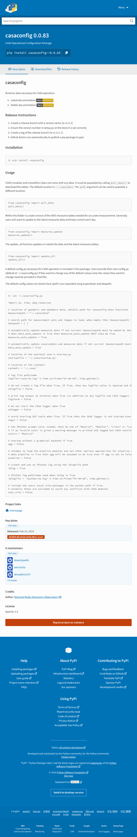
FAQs (24, 687)
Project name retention (22, 683)
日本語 (46, 811)
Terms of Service (67, 707)
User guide (22, 678)
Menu (121, 7)
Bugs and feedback (113, 669)
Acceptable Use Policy (67, 725)
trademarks (96, 763)
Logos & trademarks (68, 683)
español (26, 811)
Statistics (68, 678)
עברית (66, 814)
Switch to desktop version (69, 792)
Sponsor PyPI (113, 683)
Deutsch (100, 811)
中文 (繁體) (126, 811)
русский (56, 814)
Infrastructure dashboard (67, 674)
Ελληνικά (90, 811)
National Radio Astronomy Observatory (36, 597)
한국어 (87, 814)
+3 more (12, 580)
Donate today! (68, 757)
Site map (68, 776)
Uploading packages (22, 674)
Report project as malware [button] (68, 622)
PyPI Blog (67, 669)
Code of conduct (67, 716)
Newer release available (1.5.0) (26, 536)
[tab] (16, 69)
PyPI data (12, 525)
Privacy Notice (67, 721)
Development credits (111, 687)
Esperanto (76, 814)
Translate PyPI (112, 678)
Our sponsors (68, 687)
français (36, 811)
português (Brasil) (61, 811)
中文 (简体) (112, 811)
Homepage (16, 510)
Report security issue (68, 712)
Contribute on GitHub (112, 674)
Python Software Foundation (71, 772)
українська (77, 811)
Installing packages (23, 669)
